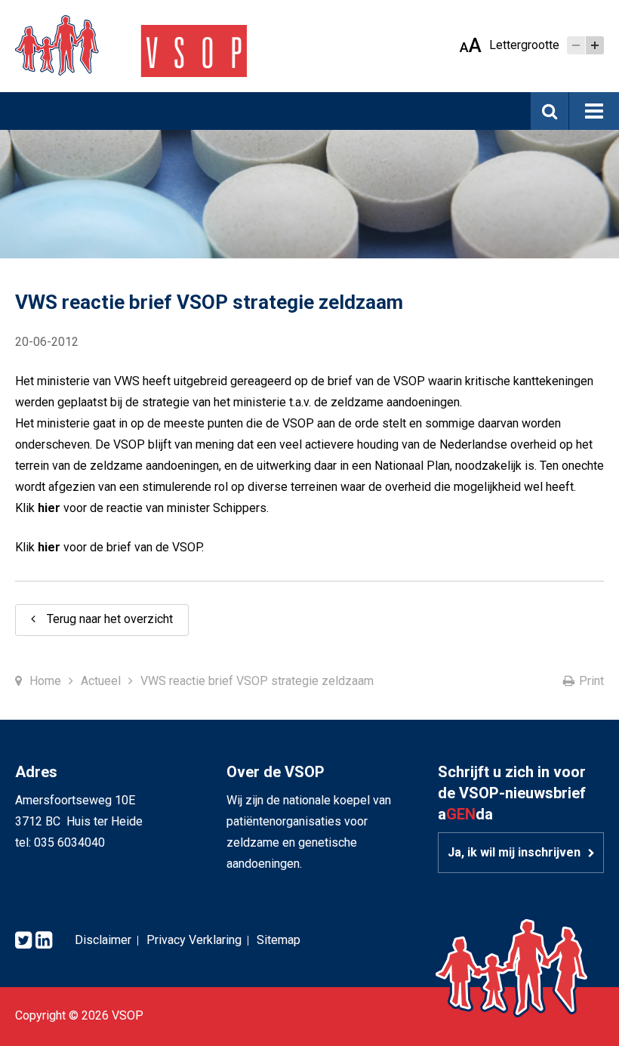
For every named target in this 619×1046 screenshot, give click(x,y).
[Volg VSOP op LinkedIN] (43, 940)
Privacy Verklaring (194, 940)
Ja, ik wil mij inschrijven (514, 852)
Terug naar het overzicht (110, 619)
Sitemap (278, 940)
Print (591, 681)
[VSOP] (131, 45)
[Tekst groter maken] (595, 45)
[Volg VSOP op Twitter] (23, 940)
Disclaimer (103, 940)
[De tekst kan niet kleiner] (576, 45)
